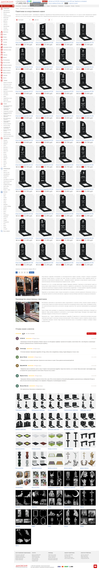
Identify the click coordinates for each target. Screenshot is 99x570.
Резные (5, 14)
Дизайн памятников (19, 558)
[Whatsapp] (30, 1)
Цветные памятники (85, 554)
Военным (6, 149)
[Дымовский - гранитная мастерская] (6, 2)
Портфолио (6, 175)
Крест (5, 213)
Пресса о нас (6, 172)
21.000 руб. (87, 191)
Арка (5, 195)
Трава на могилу (7, 85)
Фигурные (6, 216)
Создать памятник (51, 557)
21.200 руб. (26, 240)
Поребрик (6, 92)
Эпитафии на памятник (9, 179)
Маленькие (6, 17)
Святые (5, 162)
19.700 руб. (26, 44)
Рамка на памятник (8, 82)
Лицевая (5, 140)
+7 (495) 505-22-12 (23, 3)
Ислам (5, 154)
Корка (5, 227)
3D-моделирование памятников (8, 106)
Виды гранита (7, 182)
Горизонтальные (7, 15)
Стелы (5, 218)
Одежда (5, 155)
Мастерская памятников (53, 558)
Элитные (5, 24)
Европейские (6, 26)
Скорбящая (6, 214)
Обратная (6, 142)
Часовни (5, 28)
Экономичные (7, 10)
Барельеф (6, 99)
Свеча (5, 161)
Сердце (5, 220)
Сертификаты (7, 174)
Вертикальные (7, 12)
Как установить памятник (69, 558)
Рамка (5, 159)
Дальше (31, 272)
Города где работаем (85, 558)
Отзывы (5, 177)
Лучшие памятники (19, 559)
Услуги (34, 552)
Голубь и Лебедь (7, 206)
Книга (5, 211)
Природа (5, 157)
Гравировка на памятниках (7, 109)
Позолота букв (7, 125)
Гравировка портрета (8, 111)
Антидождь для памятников (7, 128)
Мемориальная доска (8, 87)
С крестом (6, 19)
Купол (5, 225)
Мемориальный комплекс (20, 557)
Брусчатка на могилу (8, 91)
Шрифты (5, 143)
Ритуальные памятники (20, 554)
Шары (5, 96)
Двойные (5, 21)
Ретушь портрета (7, 123)
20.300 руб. (47, 44)
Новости (5, 170)
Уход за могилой (7, 134)
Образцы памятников (69, 557)
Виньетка (6, 147)
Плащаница (6, 221)
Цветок (5, 199)
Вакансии (6, 188)
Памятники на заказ (52, 554)
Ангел (5, 145)
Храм (5, 164)
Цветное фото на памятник (7, 116)
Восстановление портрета (7, 119)
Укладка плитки (7, 132)
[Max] (27, 1)
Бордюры (6, 89)
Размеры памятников (69, 554)
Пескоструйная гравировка (7, 121)
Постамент (6, 94)
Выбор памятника (70, 552)
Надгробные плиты (8, 98)
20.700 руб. (67, 142)
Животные (6, 150)
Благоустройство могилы (7, 130)
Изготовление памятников (23, 552)
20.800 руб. (47, 191)
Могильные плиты (7, 84)
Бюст (5, 223)
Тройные (5, 22)
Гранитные (6, 29)
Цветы (5, 166)
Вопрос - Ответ (7, 189)
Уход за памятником (36, 557)
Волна (5, 209)
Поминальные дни (8, 181)
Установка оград (35, 559)
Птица (5, 202)
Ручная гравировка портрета (8, 113)
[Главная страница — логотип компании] (21, 566)
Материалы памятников (53, 559)
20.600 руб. (26, 69)
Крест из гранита (7, 101)
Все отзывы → (91, 333)
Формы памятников (84, 557)
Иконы (5, 152)
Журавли (5, 204)
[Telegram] (29, 1)
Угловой (5, 228)
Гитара (5, 197)
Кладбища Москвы (8, 184)
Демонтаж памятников (8, 136)
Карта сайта (6, 186)
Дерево (5, 208)
